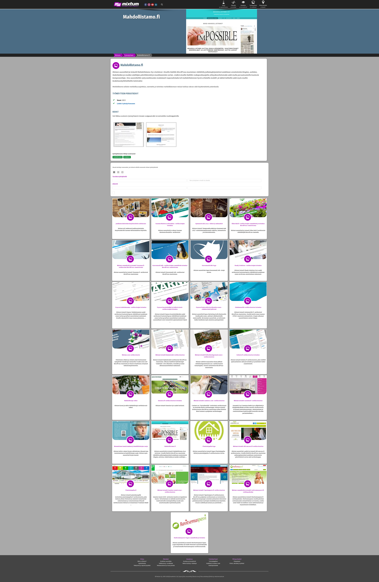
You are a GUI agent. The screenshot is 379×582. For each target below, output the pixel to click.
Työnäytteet (128, 55)
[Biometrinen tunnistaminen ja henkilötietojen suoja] (130, 434)
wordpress (127, 157)
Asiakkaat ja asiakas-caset (213, 563)
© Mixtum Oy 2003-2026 (162, 576)
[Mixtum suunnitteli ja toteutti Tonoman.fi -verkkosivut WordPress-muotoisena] (130, 253)
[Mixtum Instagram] (149, 4)
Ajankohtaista (142, 563)
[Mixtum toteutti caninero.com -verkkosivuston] (209, 388)
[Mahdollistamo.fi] (129, 134)
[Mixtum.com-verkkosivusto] (130, 343)
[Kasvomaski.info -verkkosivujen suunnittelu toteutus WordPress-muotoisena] (170, 253)
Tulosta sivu (195, 576)
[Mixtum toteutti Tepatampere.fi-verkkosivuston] (209, 478)
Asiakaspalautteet (213, 565)
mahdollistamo (117, 157)
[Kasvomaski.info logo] (209, 253)
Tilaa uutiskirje (204, 576)
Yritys (142, 559)
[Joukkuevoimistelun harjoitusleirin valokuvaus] (130, 211)
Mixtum (118, 55)
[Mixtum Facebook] (145, 4)
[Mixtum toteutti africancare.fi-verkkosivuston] (248, 434)
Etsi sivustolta (187, 576)
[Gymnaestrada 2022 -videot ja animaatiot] (209, 211)
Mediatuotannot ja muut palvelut (166, 565)
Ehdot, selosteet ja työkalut (237, 563)
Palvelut (166, 559)
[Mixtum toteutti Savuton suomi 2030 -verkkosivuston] (170, 478)
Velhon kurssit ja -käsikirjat (189, 563)
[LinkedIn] (155, 4)
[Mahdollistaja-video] (130, 388)
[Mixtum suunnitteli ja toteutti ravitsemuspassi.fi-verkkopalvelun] (248, 478)
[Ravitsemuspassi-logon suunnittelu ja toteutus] (189, 526)
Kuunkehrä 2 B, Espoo (176, 576)
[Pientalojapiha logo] (209, 434)
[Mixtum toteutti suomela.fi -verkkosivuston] (248, 388)
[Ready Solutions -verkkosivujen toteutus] (248, 253)
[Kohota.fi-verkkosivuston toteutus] (248, 343)
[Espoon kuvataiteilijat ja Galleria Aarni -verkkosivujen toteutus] (170, 295)
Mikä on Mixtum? (142, 561)
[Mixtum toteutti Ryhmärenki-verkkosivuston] (170, 343)
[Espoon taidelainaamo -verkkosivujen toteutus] (130, 295)
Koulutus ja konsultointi (189, 561)
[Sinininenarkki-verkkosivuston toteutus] (248, 295)
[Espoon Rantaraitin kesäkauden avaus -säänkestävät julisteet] (209, 295)
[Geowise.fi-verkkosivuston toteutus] (170, 388)
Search (161, 3)
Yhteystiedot (237, 559)
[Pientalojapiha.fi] (130, 478)
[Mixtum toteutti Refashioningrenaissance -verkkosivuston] (209, 343)
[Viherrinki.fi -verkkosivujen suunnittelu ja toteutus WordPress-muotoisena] (248, 211)
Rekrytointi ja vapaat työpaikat (142, 565)
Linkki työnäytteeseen (126, 103)
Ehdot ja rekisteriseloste (216, 576)
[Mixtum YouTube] (152, 4)
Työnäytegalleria (213, 561)
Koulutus (189, 559)
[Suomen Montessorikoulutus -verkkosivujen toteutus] (170, 211)
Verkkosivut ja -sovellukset (166, 563)
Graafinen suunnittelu (166, 561)
